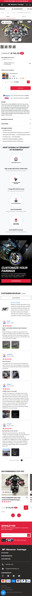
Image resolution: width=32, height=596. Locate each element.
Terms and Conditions (6, 587)
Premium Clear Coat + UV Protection (9, 63)
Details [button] (3, 102)
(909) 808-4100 (25, 1)
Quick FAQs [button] (4, 123)
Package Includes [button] (6, 128)
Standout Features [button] (7, 119)
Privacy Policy (4, 586)
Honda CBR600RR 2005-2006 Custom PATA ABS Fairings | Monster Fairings (11, 499)
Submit (28, 535)
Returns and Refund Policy (7, 589)
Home (2, 12)
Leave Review (16, 298)
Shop (8, 12)
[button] (16, 460)
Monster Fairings (15, 302)
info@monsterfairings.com (12, 568)
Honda (13, 12)
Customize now (16, 281)
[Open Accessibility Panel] (3, 592)
